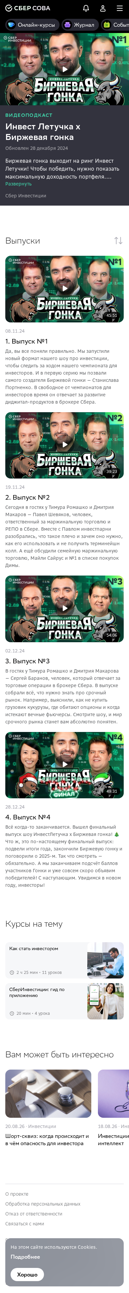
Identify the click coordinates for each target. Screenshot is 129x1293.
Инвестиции (42, 1126)
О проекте (16, 1194)
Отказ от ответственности (34, 1214)
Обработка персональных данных (42, 1204)
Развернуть (18, 184)
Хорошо (27, 1274)
